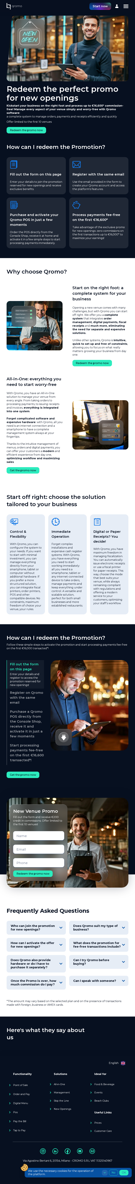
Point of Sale (20, 1085)
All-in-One (59, 1084)
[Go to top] (14, 6)
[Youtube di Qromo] (80, 1151)
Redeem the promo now (26, 130)
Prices (97, 1122)
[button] (125, 6)
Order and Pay (21, 1094)
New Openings (62, 1109)
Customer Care (103, 1131)
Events (98, 1092)
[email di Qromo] (92, 1151)
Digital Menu (20, 1103)
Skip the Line (61, 1100)
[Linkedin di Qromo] (55, 1151)
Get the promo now (23, 470)
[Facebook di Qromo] (67, 1151)
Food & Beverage (104, 1084)
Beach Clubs (101, 1100)
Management (62, 1092)
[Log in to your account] (117, 6)
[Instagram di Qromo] (43, 1151)
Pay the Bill (19, 1121)
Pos (15, 1112)
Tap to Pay (19, 1130)
